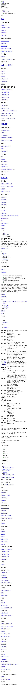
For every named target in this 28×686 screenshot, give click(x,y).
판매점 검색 (6, 11)
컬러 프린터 (3, 25)
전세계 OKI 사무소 (5, 191)
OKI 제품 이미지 (4, 218)
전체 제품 (3, 56)
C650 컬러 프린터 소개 (6, 115)
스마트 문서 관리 (5, 97)
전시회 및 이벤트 (5, 656)
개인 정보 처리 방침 (5, 669)
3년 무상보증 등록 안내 (6, 607)
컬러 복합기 (3, 32)
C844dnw (5, 259)
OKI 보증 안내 (4, 161)
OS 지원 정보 (4, 164)
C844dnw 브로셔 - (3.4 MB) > (10, 301)
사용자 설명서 (4, 151)
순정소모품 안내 (4, 580)
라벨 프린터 (3, 35)
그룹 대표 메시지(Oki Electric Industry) (9, 215)
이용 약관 (3, 666)
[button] (14, 299)
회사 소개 (4, 178)
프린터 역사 (3, 204)
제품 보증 (3, 159)
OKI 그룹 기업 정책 (5, 634)
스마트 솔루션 (4, 99)
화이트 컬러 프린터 (5, 27)
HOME (5, 253)
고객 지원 (4, 124)
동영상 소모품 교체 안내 (6, 615)
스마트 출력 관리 (5, 92)
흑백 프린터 (3, 30)
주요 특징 (5, 307)
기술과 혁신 (3, 199)
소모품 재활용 (4, 46)
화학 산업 (3, 71)
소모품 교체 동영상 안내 (6, 169)
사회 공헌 (3, 189)
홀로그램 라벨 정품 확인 (6, 51)
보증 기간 (5, 473)
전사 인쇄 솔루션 (5, 108)
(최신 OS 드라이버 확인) (3, 363)
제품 (2, 19)
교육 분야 (3, 73)
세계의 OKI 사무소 (5, 628)
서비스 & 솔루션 (7, 65)
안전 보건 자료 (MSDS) (6, 140)
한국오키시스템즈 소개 (6, 183)
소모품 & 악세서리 (5, 130)
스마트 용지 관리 (5, 94)
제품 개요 (5, 305)
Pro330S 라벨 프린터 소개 (7, 113)
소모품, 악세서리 (5, 41)
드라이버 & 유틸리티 (6, 146)
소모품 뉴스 (3, 43)
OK (1, 251)
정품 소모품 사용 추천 (6, 48)
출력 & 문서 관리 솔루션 (6, 549)
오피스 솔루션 (4, 81)
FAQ (2, 156)
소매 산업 (3, 84)
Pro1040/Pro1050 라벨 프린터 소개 (9, 110)
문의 (4, 10)
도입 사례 (3, 105)
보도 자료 (3, 210)
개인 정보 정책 (4, 248)
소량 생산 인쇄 (4, 79)
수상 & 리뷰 (3, 213)
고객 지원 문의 (4, 166)
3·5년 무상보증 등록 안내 (7, 59)
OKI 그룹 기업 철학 (5, 636)
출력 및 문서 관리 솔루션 (7, 89)
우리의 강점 (3, 202)
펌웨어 (2, 148)
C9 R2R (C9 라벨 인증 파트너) (8, 118)
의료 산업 (3, 76)
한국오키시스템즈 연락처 (7, 186)
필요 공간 (5, 327)
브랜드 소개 (3, 197)
